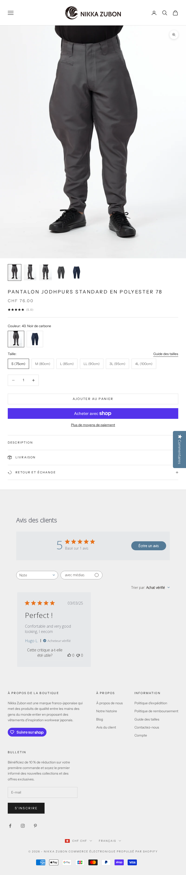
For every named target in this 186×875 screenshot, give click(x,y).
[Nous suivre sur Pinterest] (35, 825)
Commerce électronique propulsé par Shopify (113, 851)
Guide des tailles (165, 354)
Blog (99, 719)
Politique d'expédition (150, 703)
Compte (140, 735)
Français (107, 841)
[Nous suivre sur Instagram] (22, 825)
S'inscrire (26, 808)
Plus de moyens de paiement (93, 425)
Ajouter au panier (93, 399)
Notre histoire (106, 711)
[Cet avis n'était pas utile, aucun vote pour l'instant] (78, 655)
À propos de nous (109, 703)
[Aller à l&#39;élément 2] (30, 272)
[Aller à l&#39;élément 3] (45, 272)
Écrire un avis (149, 545)
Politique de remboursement (156, 711)
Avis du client (106, 727)
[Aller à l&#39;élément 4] (61, 272)
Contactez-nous (146, 727)
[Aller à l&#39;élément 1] (14, 272)
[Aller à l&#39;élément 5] (76, 272)
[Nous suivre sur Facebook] (10, 825)
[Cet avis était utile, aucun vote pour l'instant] (69, 655)
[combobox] (37, 575)
